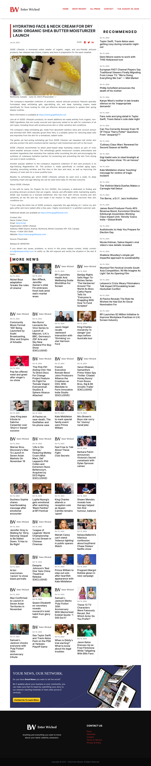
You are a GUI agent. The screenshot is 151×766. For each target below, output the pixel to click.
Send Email (21, 223)
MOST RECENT (79, 9)
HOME (66, 9)
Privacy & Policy (94, 743)
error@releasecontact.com (22, 251)
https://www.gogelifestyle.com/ (32, 234)
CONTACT (108, 9)
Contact (90, 737)
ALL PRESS (95, 9)
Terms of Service (94, 740)
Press (89, 731)
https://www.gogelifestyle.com (52, 115)
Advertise (91, 734)
